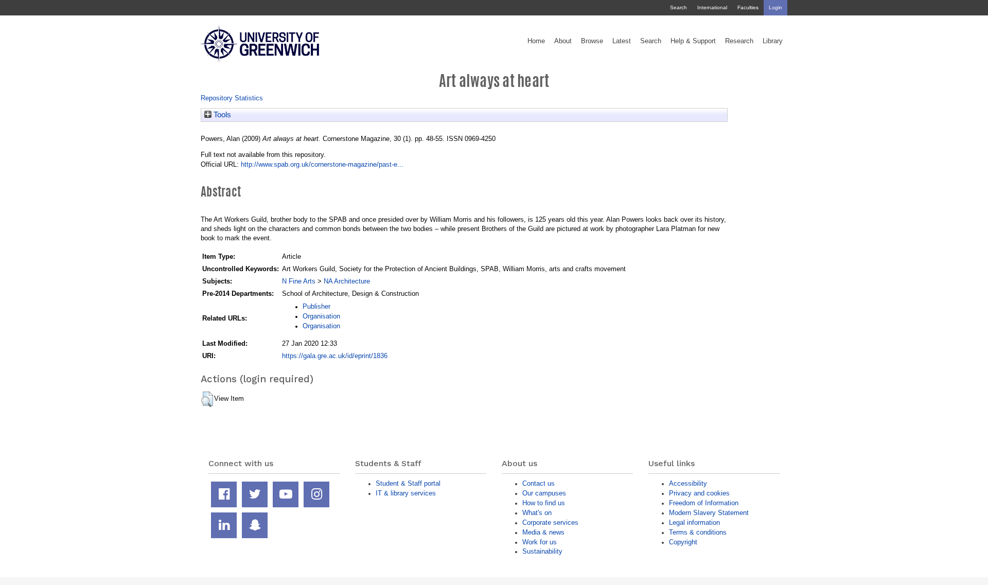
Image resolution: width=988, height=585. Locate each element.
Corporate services (550, 522)
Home (536, 41)
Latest (621, 41)
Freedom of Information (703, 503)
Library (773, 41)
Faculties (747, 7)
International (712, 7)
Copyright (683, 542)
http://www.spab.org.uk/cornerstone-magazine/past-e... (322, 164)
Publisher (316, 306)
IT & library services (406, 493)
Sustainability (542, 551)
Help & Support (693, 41)
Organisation (321, 316)
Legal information (694, 522)
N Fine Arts (298, 281)
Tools (221, 115)
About (563, 41)
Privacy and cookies (699, 493)
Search (678, 7)
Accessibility (688, 483)
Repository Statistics (232, 98)
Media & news (543, 532)
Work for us (539, 542)
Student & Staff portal (408, 483)
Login (775, 7)
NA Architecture (347, 281)
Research (739, 41)
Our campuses (544, 493)
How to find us (543, 503)
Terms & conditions (698, 532)
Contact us (538, 483)
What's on (537, 513)
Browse (592, 41)
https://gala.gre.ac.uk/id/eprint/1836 (334, 356)
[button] (207, 399)
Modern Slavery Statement (709, 513)
